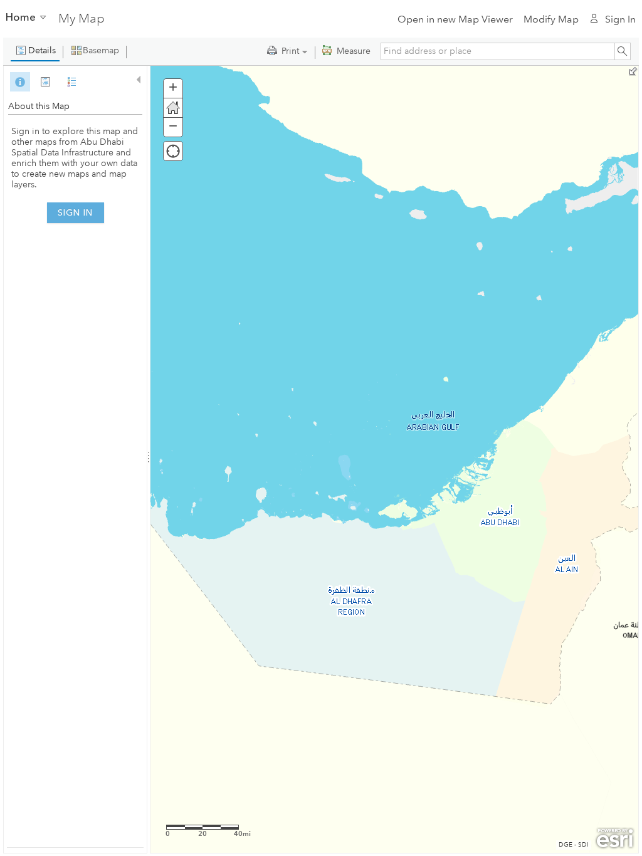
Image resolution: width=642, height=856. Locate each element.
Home (21, 17)
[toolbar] (321, 51)
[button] (35, 51)
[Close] (137, 80)
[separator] (148, 459)
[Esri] (614, 838)
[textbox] (497, 51)
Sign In (620, 19)
